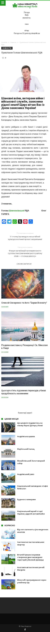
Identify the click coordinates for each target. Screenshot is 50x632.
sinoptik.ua (35, 33)
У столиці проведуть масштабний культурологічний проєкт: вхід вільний (25, 236)
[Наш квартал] (25, 3)
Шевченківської (16, 210)
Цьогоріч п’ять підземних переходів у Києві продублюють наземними (23, 392)
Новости (13, 42)
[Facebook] (25, 630)
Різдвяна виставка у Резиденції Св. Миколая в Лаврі (24, 346)
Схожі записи (24, 264)
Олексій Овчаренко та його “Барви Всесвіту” (24, 302)
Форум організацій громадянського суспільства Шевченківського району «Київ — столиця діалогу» (25, 251)
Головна (4, 42)
